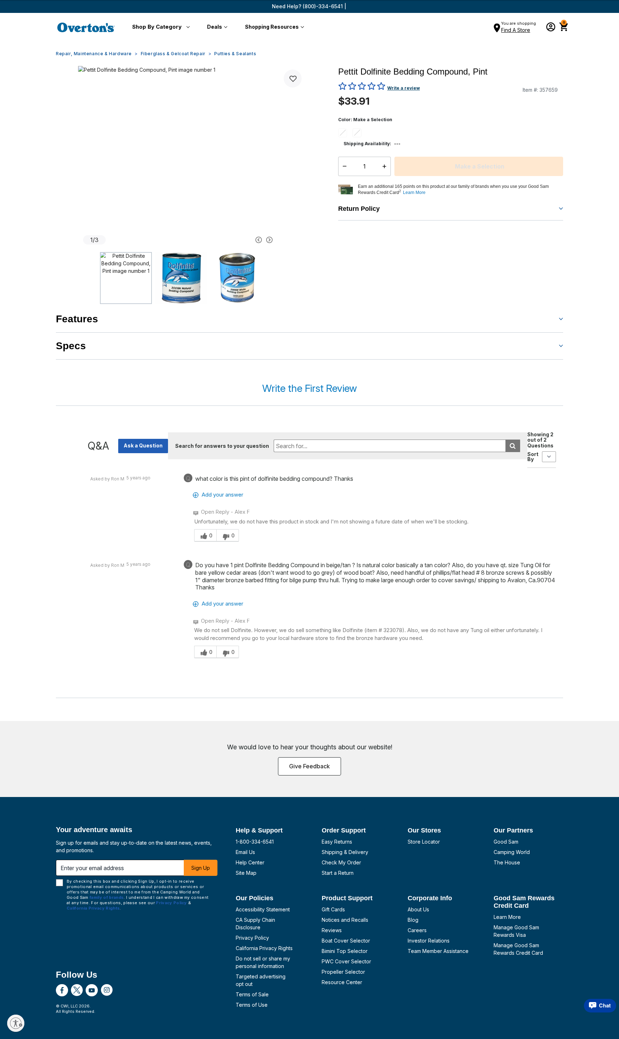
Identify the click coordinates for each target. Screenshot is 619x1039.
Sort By (532, 457)
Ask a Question (143, 445)
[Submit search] (512, 446)
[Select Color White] (359, 132)
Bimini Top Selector (345, 951)
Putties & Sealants (235, 53)
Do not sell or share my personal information (263, 962)
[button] (159, 27)
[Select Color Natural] (345, 132)
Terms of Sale (252, 994)
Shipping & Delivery (345, 852)
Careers (417, 930)
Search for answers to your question (222, 446)
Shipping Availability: (367, 143)
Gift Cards (333, 909)
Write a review (403, 88)
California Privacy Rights (264, 948)
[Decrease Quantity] (343, 166)
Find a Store (515, 30)
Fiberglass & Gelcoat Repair (173, 53)
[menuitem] (159, 27)
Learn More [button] (414, 192)
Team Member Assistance (438, 951)
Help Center (250, 862)
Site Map (246, 873)
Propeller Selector (343, 972)
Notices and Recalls (345, 920)
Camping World (512, 852)
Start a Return (338, 873)
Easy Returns (337, 842)
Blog (413, 920)
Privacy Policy (252, 938)
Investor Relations (429, 941)
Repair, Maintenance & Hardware (94, 53)
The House (507, 862)
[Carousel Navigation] (232, 240)
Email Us (245, 852)
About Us (418, 909)
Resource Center (342, 982)
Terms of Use (252, 1005)
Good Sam (506, 842)
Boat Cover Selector (346, 941)
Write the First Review (309, 388)
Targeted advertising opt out (260, 980)
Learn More (507, 917)
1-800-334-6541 (255, 842)
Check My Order (341, 862)
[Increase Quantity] (386, 166)
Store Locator (424, 842)
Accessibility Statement (263, 909)
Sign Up (200, 868)
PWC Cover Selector (346, 961)
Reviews (332, 930)
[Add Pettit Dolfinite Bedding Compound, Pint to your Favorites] (293, 78)
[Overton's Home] (86, 27)
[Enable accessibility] (15, 1023)
